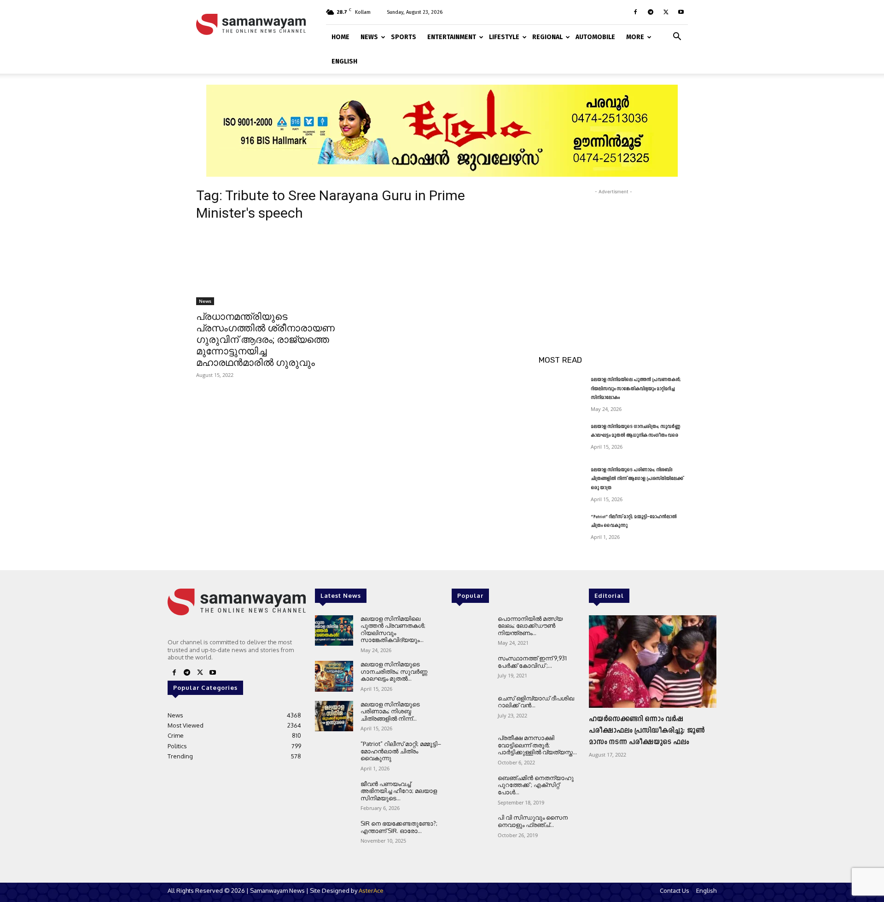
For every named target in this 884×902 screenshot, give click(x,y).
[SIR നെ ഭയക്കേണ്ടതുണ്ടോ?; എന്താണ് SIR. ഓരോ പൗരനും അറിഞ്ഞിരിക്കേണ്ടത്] (334, 835)
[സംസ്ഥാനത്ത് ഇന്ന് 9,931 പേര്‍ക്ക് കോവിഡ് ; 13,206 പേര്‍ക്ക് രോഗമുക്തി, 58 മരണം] (471, 670)
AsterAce (371, 890)
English (344, 61)
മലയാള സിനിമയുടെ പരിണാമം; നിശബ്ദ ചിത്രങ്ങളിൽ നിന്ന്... (390, 711)
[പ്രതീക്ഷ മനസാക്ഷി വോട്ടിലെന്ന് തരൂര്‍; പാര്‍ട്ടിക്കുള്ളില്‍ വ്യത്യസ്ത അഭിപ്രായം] (471, 749)
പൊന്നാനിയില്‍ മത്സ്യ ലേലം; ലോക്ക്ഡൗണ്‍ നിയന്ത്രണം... (530, 625)
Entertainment (451, 37)
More (635, 37)
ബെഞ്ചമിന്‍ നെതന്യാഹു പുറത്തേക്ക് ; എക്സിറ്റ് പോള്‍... (536, 785)
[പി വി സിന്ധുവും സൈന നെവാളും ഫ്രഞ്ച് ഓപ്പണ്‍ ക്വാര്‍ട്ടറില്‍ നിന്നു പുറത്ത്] (471, 829)
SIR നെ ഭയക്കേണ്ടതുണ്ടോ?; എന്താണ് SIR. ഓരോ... (399, 827)
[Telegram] (650, 12)
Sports (403, 37)
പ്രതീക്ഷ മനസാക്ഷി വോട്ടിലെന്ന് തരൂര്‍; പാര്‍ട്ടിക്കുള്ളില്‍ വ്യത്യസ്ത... (537, 745)
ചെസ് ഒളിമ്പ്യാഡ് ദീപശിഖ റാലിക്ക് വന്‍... (536, 701)
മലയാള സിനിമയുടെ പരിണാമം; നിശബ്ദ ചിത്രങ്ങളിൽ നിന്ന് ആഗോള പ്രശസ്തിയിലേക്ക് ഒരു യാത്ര (637, 479)
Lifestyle (504, 37)
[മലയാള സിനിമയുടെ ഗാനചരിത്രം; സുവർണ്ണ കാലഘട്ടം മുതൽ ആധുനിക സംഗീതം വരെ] (561, 438)
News (369, 37)
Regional (547, 37)
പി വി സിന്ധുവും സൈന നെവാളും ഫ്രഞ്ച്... (533, 821)
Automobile (595, 37)
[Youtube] (681, 12)
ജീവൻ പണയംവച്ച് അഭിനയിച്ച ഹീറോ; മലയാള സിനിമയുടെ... (399, 791)
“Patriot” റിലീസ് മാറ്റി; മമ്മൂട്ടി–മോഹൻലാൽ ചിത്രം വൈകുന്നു (401, 751)
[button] (677, 35)
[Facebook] (635, 12)
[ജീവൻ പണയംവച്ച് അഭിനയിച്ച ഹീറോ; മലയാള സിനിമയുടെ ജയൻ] (334, 796)
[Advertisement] (613, 254)
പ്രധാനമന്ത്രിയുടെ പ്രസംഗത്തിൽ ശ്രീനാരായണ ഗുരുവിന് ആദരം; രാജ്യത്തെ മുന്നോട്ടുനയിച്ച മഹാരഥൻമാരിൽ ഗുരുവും (265, 339)
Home (340, 37)
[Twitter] (666, 12)
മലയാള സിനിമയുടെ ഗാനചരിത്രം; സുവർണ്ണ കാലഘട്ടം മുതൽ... (394, 671)
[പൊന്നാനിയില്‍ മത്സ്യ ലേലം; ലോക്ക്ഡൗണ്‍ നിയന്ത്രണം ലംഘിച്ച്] (471, 630)
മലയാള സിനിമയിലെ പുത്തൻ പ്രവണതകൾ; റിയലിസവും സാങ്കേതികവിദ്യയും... (393, 629)
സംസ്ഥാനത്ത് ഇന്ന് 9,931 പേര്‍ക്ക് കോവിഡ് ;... (532, 661)
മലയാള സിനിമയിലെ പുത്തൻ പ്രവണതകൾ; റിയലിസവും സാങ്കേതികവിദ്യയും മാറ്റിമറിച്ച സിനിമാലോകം (636, 388)
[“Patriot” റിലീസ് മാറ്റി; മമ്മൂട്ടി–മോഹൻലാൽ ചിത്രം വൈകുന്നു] (561, 528)
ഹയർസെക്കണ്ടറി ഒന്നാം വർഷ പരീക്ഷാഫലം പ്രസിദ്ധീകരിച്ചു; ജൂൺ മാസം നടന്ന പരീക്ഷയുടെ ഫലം (647, 730)
